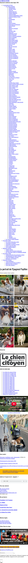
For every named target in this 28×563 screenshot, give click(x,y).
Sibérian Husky (12, 216)
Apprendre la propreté (11, 243)
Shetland (11, 211)
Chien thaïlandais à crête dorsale (16, 102)
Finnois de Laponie (13, 134)
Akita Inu (11, 10)
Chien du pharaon (13, 98)
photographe (16, 457)
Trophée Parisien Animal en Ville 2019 (9, 463)
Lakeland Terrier (12, 160)
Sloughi (10, 217)
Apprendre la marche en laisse (12, 244)
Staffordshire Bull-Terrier (14, 225)
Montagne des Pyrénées (14, 173)
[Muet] (24, 543)
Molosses (11, 172)
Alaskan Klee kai (12, 11)
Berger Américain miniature (15, 36)
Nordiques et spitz (13, 176)
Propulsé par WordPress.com (6, 549)
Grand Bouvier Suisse (14, 141)
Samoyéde (11, 200)
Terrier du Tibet (12, 231)
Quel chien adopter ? (10, 265)
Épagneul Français (13, 124)
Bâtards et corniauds (13, 28)
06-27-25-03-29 (3, 491)
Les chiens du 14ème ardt (8, 381)
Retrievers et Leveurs (13, 194)
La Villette (2, 502)
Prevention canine (7, 253)
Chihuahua (11, 103)
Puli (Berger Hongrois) (14, 191)
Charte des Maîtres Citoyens (12, 257)
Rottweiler (11, 189)
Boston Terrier (12, 51)
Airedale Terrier (12, 9)
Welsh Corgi (11, 232)
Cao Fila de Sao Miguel (14, 77)
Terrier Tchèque (12, 230)
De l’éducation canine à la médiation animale (16, 252)
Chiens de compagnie (13, 89)
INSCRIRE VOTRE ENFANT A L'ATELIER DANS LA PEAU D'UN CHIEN (13, 471)
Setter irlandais (12, 208)
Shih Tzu (11, 213)
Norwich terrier (12, 178)
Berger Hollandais (13, 42)
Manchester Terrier (13, 168)
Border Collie (12, 49)
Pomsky (10, 190)
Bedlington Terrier (13, 33)
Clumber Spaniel (12, 106)
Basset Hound (12, 26)
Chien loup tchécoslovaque (15, 99)
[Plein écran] (26, 543)
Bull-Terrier (11, 75)
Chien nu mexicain (13, 101)
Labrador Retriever (13, 159)
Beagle (10, 29)
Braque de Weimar (13, 63)
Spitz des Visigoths (13, 221)
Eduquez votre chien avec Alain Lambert (9, 547)
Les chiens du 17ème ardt (8, 385)
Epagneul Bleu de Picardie (15, 121)
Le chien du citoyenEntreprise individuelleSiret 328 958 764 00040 (5, 522)
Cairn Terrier (11, 76)
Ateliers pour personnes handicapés (14, 251)
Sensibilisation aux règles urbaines (13, 256)
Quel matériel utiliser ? (11, 247)
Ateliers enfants (9, 249)
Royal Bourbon (12, 195)
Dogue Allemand (12, 116)
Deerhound (11, 113)
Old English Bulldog (13, 181)
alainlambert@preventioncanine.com (8, 492)
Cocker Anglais (12, 108)
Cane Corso (11, 79)
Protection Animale (7, 260)
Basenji (10, 22)
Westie (10, 235)
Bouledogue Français (13, 53)
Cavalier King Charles (14, 82)
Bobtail (10, 48)
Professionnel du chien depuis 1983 (8, 461)
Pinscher (10, 185)
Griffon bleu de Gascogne (14, 143)
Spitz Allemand (12, 220)
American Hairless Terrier (14, 16)
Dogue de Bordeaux (13, 119)
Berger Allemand (12, 35)
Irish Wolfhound (12, 150)
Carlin (10, 81)
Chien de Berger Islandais (14, 97)
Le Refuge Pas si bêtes (5, 512)
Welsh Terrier (12, 234)
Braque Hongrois (12, 67)
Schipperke (11, 203)
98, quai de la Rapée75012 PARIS (4, 489)
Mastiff (10, 169)
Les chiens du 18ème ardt (8, 386)
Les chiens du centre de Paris (9, 372)
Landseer (11, 161)
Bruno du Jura (12, 68)
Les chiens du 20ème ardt (8, 389)
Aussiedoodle (12, 19)
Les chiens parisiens (10, 6)
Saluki (10, 199)
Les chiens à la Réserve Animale (10, 392)
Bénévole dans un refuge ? (12, 264)
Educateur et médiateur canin (6, 457)
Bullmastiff (11, 73)
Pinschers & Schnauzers (14, 183)
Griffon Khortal (12, 145)
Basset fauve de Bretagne (14, 24)
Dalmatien (11, 111)
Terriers (10, 227)
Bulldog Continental (13, 72)
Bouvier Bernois (12, 54)
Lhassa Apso (11, 165)
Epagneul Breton (12, 123)
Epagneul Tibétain (13, 129)
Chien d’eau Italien (13, 90)
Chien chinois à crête (13, 85)
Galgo (10, 138)
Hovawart (11, 147)
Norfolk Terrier (12, 177)
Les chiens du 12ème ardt (8, 378)
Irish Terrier (11, 148)
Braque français (12, 66)
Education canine (7, 240)
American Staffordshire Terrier (15, 15)
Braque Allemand (13, 60)
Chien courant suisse (13, 86)
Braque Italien (12, 64)
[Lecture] (2, 543)
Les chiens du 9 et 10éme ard (9, 376)
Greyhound (11, 142)
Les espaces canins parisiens (12, 239)
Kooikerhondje (12, 156)
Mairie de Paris (3, 505)
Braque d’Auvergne (13, 62)
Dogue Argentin (12, 117)
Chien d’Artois (12, 94)
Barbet (10, 18)
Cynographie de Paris (8, 5)
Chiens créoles (12, 88)
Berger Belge (12, 38)
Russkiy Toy (11, 198)
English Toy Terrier (13, 132)
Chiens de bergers (13, 95)
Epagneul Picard (12, 128)
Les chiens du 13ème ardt (8, 380)
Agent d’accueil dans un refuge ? (13, 262)
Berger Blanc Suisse (13, 40)
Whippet (10, 236)
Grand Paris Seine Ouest (6, 507)
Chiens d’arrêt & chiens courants (16, 84)
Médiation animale (7, 248)
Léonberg (11, 163)
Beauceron (11, 32)
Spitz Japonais (12, 222)
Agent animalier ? (10, 261)
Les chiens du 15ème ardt (8, 382)
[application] (14, 537)
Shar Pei (10, 209)
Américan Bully (12, 14)
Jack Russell (11, 151)
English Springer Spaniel (14, 130)
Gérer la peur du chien (11, 245)
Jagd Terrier (11, 152)
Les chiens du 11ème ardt (8, 377)
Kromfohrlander (12, 157)
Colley (10, 110)
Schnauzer (11, 201)
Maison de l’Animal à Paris (9, 394)
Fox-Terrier (11, 135)
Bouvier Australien (13, 55)
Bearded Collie (12, 31)
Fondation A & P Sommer (6, 500)
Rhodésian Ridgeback (14, 196)
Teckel (10, 226)
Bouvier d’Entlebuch (13, 58)
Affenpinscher (12, 7)
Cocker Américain (13, 107)
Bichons (10, 45)
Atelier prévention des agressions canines (15, 254)
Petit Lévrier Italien (13, 187)
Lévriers (10, 164)
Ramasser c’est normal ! (11, 258)
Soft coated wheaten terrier (15, 218)
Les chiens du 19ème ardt (8, 387)
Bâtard (10, 27)
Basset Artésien (12, 23)
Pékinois (10, 182)
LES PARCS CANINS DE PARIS (14, 412)
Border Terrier (12, 50)
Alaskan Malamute (13, 13)
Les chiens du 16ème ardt (8, 383)
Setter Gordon (12, 207)
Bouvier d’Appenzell (13, 57)
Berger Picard (12, 44)
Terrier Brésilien (12, 229)
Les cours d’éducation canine (12, 242)
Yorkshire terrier (12, 238)
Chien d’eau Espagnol (14, 91)
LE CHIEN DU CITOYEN (4, 1)
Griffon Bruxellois (13, 146)
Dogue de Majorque (13, 120)
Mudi (10, 174)
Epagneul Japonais (13, 125)
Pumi (10, 192)
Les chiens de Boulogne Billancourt (11, 390)
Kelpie (10, 155)
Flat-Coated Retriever (13, 137)
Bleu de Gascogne (13, 46)
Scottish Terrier (12, 204)
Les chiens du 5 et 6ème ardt (9, 373)
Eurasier (10, 133)
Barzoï (10, 20)
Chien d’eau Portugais (14, 93)
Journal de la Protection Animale (7, 458)
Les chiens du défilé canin (9, 391)
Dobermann (11, 115)
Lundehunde (11, 167)
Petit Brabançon (12, 186)
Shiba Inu (11, 212)
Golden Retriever (12, 139)
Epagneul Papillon (13, 126)
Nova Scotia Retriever (14, 179)
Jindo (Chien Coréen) (13, 154)
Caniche (10, 80)
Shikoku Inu (11, 214)
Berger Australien (13, 37)
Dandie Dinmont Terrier (14, 112)
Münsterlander (12, 170)
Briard (10, 70)
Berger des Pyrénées (13, 41)
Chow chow (11, 104)
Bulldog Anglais (12, 71)
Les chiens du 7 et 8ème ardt (9, 374)
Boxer (10, 59)
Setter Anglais (12, 205)
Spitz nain (11, 223)
